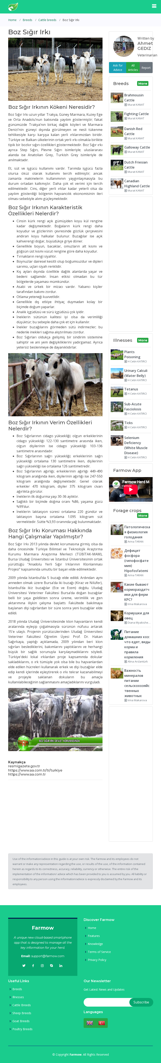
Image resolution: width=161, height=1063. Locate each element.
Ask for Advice (118, 67)
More (142, 83)
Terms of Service (99, 951)
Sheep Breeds (21, 1013)
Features (94, 935)
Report (146, 68)
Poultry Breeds (22, 1029)
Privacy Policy (97, 959)
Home (12, 20)
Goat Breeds (21, 1021)
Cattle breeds (47, 20)
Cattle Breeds (21, 1005)
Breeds (27, 20)
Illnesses (18, 997)
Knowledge (95, 943)
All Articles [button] (133, 67)
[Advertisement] (55, 812)
